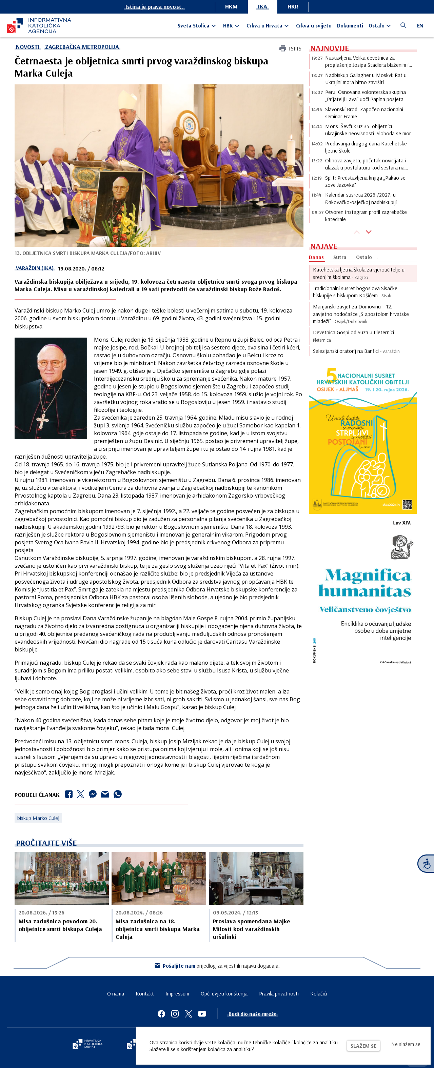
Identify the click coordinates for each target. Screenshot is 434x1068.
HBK (228, 25)
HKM (231, 6)
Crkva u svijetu (314, 25)
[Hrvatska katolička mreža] (87, 1044)
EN (420, 25)
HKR (293, 6)
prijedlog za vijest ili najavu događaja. (221, 965)
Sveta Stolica (194, 25)
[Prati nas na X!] (188, 1014)
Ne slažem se (405, 1044)
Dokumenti (350, 25)
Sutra (340, 257)
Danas (316, 257)
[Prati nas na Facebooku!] (161, 1014)
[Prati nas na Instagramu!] (175, 1014)
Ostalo (376, 25)
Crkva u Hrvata (264, 25)
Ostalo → (367, 257)
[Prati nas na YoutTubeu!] (202, 1014)
